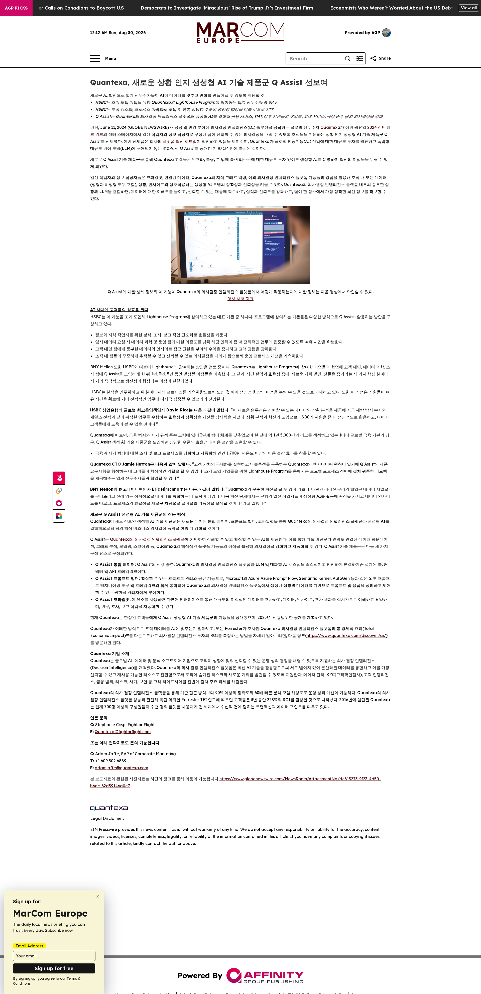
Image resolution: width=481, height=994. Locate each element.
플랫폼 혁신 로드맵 (180, 141)
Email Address (29, 945)
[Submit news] (59, 478)
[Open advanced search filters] (359, 58)
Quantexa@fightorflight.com (123, 731)
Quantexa (330, 127)
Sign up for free (54, 968)
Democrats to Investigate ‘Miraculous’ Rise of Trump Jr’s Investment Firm (227, 8)
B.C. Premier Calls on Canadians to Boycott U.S (70, 8)
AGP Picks (16, 8)
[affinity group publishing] (59, 503)
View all (469, 7)
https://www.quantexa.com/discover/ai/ (346, 635)
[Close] (97, 896)
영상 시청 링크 (240, 298)
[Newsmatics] (59, 516)
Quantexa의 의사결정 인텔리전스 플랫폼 (147, 539)
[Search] (347, 58)
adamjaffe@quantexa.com (121, 767)
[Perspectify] (59, 491)
